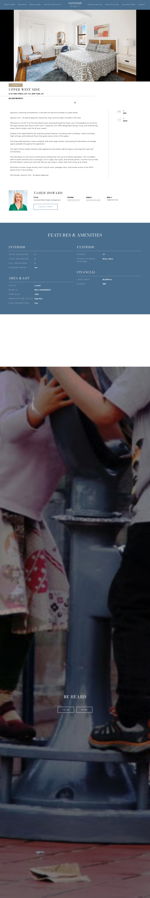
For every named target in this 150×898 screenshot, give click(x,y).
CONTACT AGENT (45, 207)
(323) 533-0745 (73, 200)
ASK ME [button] (84, 710)
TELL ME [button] (66, 710)
